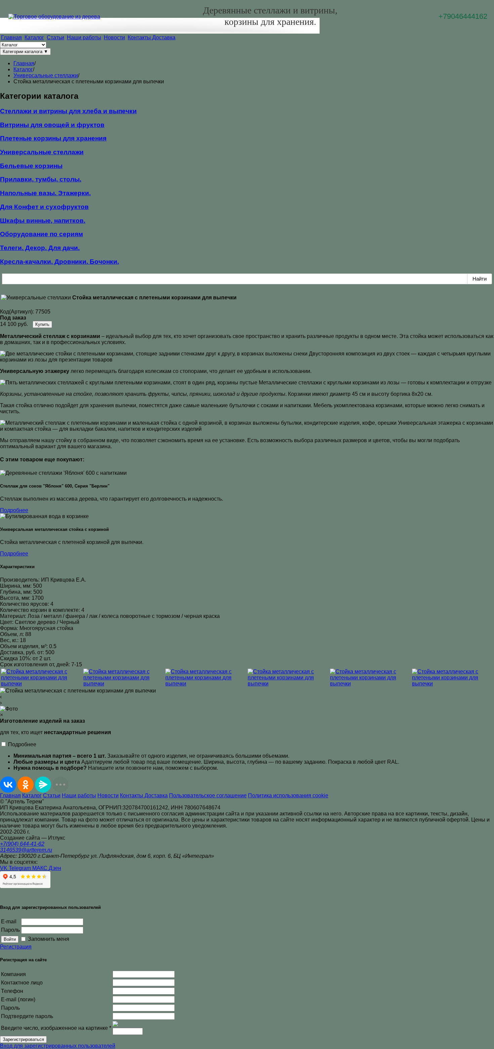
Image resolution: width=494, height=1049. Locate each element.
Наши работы (84, 37)
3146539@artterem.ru (26, 850)
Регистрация (16, 947)
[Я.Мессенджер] (43, 785)
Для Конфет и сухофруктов (44, 206)
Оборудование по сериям (41, 234)
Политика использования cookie (288, 795)
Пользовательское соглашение (208, 795)
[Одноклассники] (25, 785)
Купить (42, 324)
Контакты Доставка (151, 37)
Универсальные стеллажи (42, 152)
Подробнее (14, 510)
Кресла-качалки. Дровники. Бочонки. (59, 261)
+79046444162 (463, 16)
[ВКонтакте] (8, 785)
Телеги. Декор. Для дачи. (40, 247)
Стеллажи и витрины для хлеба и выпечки (68, 111)
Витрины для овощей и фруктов (52, 124)
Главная (11, 37)
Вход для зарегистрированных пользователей (57, 1046)
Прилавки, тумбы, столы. (40, 179)
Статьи (55, 37)
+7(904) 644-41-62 (22, 844)
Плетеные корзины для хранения (53, 138)
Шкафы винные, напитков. (42, 220)
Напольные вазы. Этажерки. (45, 193)
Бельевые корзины (31, 165)
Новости (114, 37)
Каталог (34, 37)
